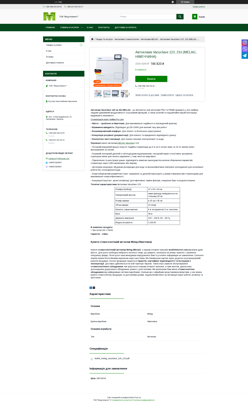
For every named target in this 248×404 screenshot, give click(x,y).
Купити (151, 79)
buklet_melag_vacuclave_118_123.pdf (112, 358)
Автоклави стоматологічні (127, 39)
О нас (90, 27)
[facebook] (91, 288)
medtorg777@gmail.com (59, 158)
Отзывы (49, 57)
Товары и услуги (69, 27)
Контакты (104, 27)
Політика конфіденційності (144, 400)
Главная (50, 27)
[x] (94, 288)
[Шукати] (180, 16)
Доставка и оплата (125, 27)
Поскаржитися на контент (121, 400)
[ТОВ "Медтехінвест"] (49, 20)
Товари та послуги (104, 39)
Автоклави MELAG (149, 39)
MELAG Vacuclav (126, 143)
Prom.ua (137, 398)
